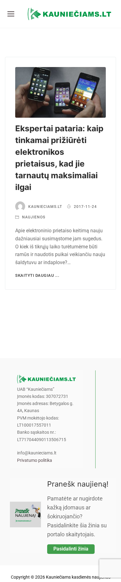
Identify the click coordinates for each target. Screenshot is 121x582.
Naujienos (33, 217)
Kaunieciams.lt (45, 207)
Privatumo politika (34, 460)
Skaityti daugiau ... (37, 275)
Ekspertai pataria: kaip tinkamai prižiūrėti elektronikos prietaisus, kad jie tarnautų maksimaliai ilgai (59, 158)
